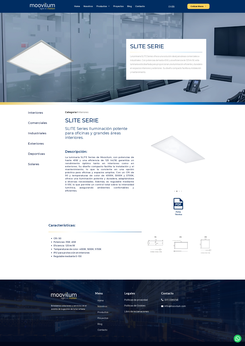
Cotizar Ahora (197, 6)
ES (173, 6)
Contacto (140, 6)
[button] (174, 191)
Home (77, 6)
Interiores (83, 112)
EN (170, 6)
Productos (101, 6)
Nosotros (88, 6)
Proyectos (118, 6)
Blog (129, 6)
